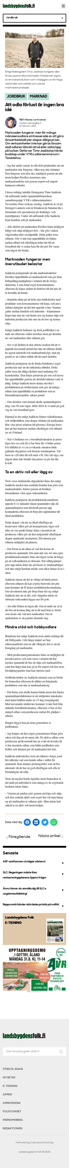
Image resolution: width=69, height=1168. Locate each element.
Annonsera (12, 1103)
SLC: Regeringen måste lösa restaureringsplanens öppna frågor (24, 875)
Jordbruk (16, 96)
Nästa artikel (49, 836)
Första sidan (13, 1069)
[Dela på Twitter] (44, 822)
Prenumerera (13, 1120)
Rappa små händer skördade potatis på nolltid (31, 904)
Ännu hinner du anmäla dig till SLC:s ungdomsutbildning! (24, 891)
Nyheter (9, 1077)
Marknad (38, 96)
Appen (7, 1094)
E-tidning (10, 1086)
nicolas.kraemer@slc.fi (30, 123)
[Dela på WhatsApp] (53, 822)
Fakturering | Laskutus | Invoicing (34, 1142)
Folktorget (12, 1111)
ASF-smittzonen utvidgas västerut (24, 861)
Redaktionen (12, 1128)
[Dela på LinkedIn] (36, 822)
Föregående (19, 837)
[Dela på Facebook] (27, 822)
